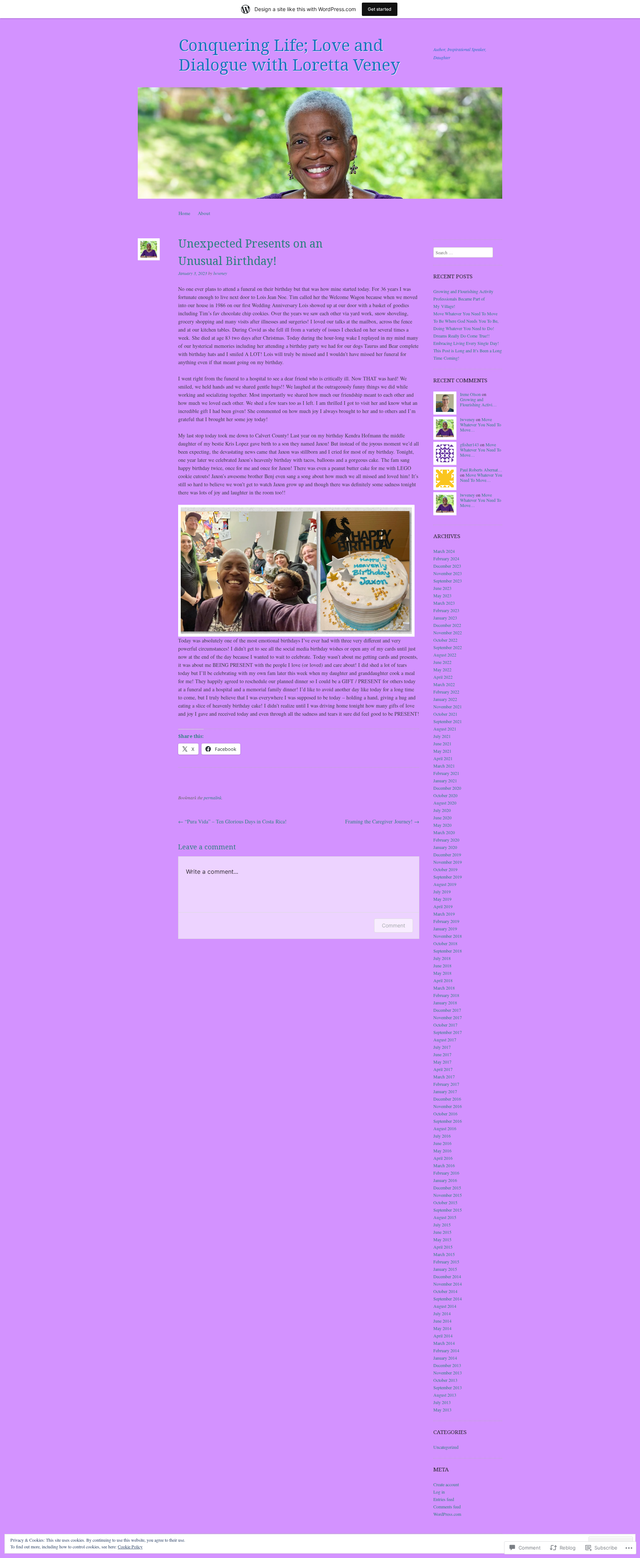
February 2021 (446, 773)
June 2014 (442, 1321)
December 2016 (447, 1099)
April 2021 (443, 758)
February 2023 (446, 610)
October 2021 (445, 714)
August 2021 (444, 729)
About (204, 213)
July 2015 (442, 1225)
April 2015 (443, 1247)
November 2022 (447, 632)
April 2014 (443, 1336)
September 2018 (447, 951)
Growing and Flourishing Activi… (478, 401)
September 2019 (447, 877)
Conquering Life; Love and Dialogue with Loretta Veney (289, 55)
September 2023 (447, 581)
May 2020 (442, 825)
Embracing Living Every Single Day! (466, 343)
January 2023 (445, 618)
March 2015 (444, 1254)
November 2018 (447, 936)
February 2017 (446, 1084)
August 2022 (444, 655)
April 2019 (443, 906)
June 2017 (442, 1054)
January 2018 (445, 1002)
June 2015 (442, 1232)
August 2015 (444, 1217)
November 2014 (447, 1284)
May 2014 (442, 1328)
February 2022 (446, 692)
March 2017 (444, 1076)
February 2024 (446, 558)
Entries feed (443, 1499)
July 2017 (442, 1047)
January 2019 (445, 928)
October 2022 (445, 640)
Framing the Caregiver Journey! (382, 821)
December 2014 (447, 1276)
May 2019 (442, 899)
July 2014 (442, 1313)
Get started (379, 9)
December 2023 (447, 566)
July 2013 (442, 1402)
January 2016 (445, 1180)
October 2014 (445, 1291)
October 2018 (445, 943)
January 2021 (445, 780)
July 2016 (442, 1136)
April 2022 (443, 677)
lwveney (220, 273)
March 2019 (444, 914)
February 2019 (446, 921)
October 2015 (445, 1202)
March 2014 (444, 1343)
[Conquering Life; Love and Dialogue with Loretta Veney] (320, 143)
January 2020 (445, 847)
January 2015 (445, 1269)
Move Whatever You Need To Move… (480, 424)
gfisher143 (469, 444)
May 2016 (442, 1151)
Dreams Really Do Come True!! (461, 336)
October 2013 (445, 1380)
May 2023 (442, 595)
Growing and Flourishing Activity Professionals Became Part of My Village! (463, 298)
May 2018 (442, 973)
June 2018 (442, 965)
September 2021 (447, 721)
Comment (393, 925)
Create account (446, 1484)
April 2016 (443, 1158)
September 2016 (447, 1121)
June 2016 (442, 1143)
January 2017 (445, 1091)
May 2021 (442, 751)
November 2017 (447, 1017)
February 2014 (446, 1350)
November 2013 (447, 1373)
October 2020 (445, 795)
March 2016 (444, 1165)
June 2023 (442, 588)
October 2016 (445, 1114)
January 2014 (445, 1358)
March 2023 (444, 603)
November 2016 (447, 1106)
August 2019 (444, 884)
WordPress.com (447, 1514)
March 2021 (444, 766)
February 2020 (446, 840)
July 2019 (442, 891)
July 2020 (442, 810)
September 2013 (447, 1387)
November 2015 (447, 1195)
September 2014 (447, 1299)
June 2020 (442, 817)
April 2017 (443, 1069)
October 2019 (445, 869)
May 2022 (442, 669)
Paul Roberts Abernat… (481, 470)
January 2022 (445, 699)
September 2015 (447, 1210)
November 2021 (447, 706)
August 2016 (444, 1128)
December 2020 (447, 788)
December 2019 (447, 854)
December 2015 (447, 1188)
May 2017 (442, 1062)
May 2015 (442, 1239)
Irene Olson (470, 394)
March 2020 (444, 832)
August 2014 (444, 1306)
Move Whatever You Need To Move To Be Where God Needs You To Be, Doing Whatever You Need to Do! (466, 320)
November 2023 (447, 573)
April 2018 (443, 980)
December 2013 (447, 1365)
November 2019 (447, 862)
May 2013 (442, 1410)
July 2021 (442, 736)
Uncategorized (446, 1447)
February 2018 (446, 995)
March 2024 (444, 551)
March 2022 (444, 684)
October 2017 (445, 1025)
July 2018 (442, 958)
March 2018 (444, 988)
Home (184, 213)
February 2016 (446, 1173)
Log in (439, 1492)
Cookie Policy (130, 1546)
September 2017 (447, 1032)
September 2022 (447, 647)
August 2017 (444, 1039)
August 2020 (444, 803)
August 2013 (444, 1395)
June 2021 (442, 743)
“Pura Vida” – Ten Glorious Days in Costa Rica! (232, 821)
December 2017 (447, 1010)
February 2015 (446, 1262)
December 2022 (447, 625)
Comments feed (447, 1507)
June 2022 (442, 662)
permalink (212, 797)
